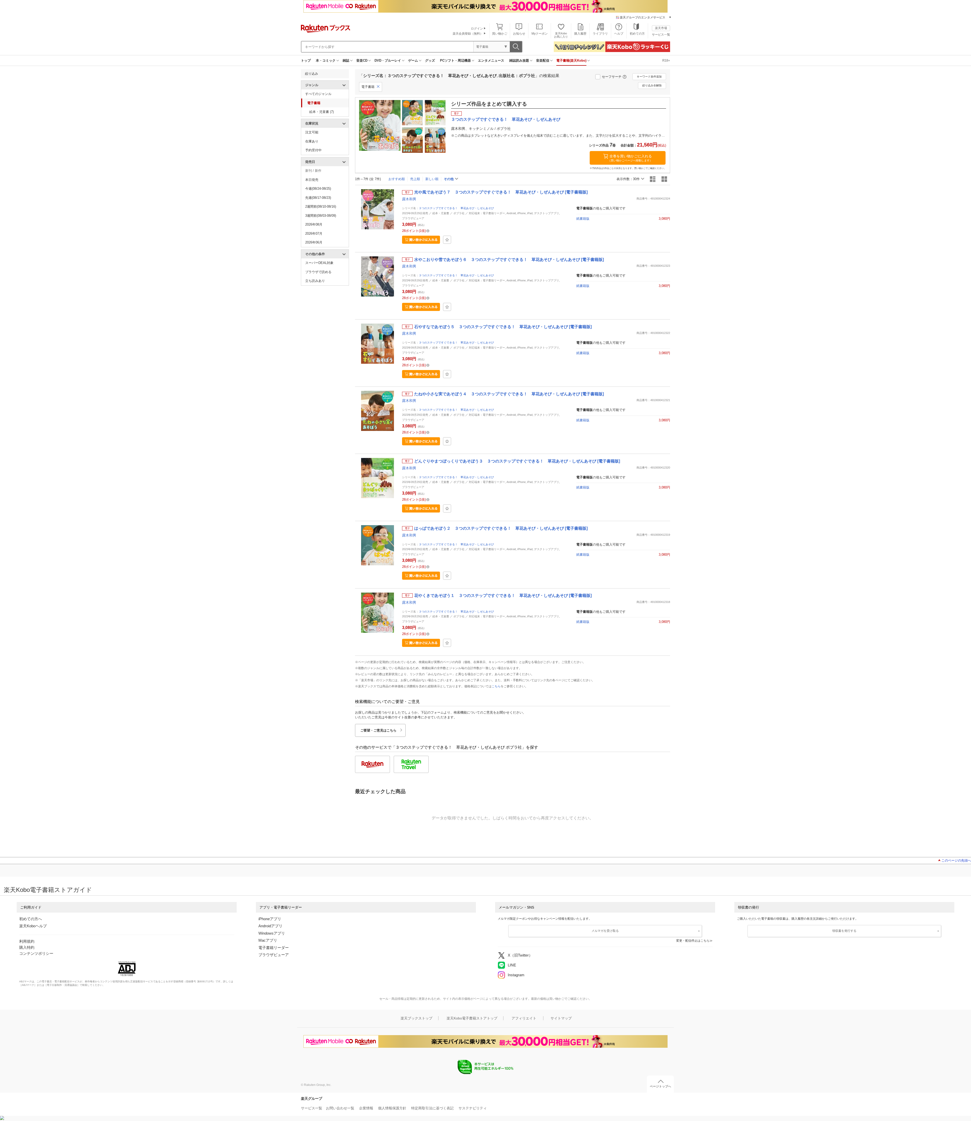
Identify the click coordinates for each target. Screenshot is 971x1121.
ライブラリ (600, 33)
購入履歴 (580, 33)
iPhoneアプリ (269, 919)
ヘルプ (618, 33)
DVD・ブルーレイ (387, 60)
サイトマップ (561, 1018)
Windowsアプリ (271, 933)
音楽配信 (542, 60)
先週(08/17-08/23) (318, 198)
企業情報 (366, 1108)
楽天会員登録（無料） (468, 33)
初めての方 (637, 33)
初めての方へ (30, 919)
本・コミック (326, 60)
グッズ (430, 60)
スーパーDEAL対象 (319, 263)
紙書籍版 (582, 219)
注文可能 (311, 132)
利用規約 (26, 941)
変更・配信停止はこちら (693, 940)
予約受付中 (313, 150)
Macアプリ (267, 940)
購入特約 (26, 947)
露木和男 (409, 199)
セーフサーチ (612, 77)
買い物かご (499, 33)
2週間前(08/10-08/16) (320, 206)
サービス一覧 (661, 34)
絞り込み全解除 (652, 85)
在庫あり (311, 141)
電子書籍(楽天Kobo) (571, 60)
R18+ (666, 60)
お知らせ (519, 33)
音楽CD (361, 60)
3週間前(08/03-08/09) (320, 215)
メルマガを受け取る (605, 931)
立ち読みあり (315, 281)
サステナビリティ (472, 1108)
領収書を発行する (844, 931)
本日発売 (311, 180)
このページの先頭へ (956, 860)
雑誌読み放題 (519, 60)
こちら (496, 686)
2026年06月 (313, 242)
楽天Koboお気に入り (561, 35)
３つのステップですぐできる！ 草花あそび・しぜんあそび (456, 208)
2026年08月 (313, 224)
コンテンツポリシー (36, 953)
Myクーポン (540, 33)
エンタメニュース (491, 60)
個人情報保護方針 (392, 1108)
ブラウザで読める (318, 272)
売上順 (415, 179)
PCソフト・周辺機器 (455, 60)
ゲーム (413, 60)
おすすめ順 (396, 179)
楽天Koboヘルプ (33, 926)
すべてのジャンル (318, 94)
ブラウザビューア (273, 955)
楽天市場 (661, 28)
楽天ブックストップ (416, 1018)
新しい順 (431, 179)
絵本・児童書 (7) (321, 112)
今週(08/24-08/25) (318, 188)
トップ (306, 60)
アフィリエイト (524, 1018)
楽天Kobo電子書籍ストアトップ (472, 1018)
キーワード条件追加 (649, 76)
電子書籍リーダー (273, 947)
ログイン (477, 28)
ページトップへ (660, 1086)
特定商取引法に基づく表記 (432, 1108)
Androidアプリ (270, 926)
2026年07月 (313, 233)
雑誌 (346, 60)
